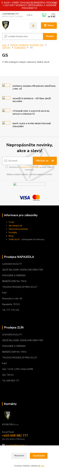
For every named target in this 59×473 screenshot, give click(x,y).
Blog (11, 236)
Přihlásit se (42, 160)
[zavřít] (55, 3)
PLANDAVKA (20, 47)
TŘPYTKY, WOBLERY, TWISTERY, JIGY (27, 45)
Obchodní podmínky (18, 229)
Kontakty (13, 232)
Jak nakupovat (15, 225)
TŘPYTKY (6, 47)
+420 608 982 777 (10, 14)
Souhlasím (39, 455)
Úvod (4, 45)
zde (42, 465)
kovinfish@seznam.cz (16, 445)
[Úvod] (13, 25)
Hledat (50, 36)
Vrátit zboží (14, 239)
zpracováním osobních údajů (29, 167)
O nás (11, 222)
